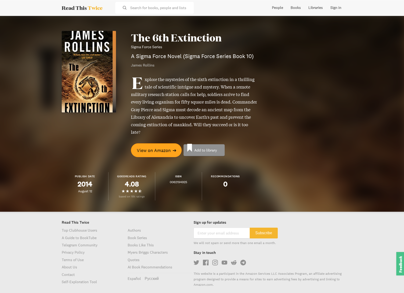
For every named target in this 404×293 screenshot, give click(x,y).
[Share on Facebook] (393, 32)
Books (296, 7)
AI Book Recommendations (150, 267)
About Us (69, 267)
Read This (82, 7)
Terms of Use (73, 259)
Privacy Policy (73, 252)
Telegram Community (79, 245)
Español (134, 278)
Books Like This (141, 245)
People (277, 7)
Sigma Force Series (146, 47)
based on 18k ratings (132, 196)
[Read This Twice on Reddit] (234, 262)
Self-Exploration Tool (79, 281)
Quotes (134, 259)
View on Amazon (157, 150)
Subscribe (263, 233)
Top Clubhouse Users (79, 230)
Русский (152, 278)
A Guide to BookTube (79, 237)
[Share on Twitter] (393, 23)
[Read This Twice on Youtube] (224, 262)
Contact (68, 274)
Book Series (137, 237)
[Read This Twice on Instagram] (215, 262)
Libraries (315, 7)
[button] (392, 281)
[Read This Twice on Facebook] (206, 262)
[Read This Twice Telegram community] (243, 262)
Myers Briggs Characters (148, 252)
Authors (134, 230)
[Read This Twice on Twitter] (196, 262)
